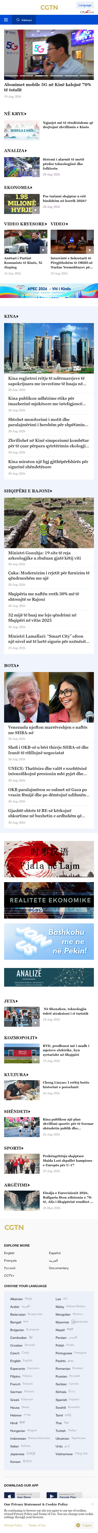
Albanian (21, 1298)
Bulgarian (24, 1329)
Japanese (22, 1453)
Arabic (20, 1306)
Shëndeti (16, 1111)
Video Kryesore (24, 224)
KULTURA (15, 1074)
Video (58, 224)
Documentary (59, 1268)
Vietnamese (72, 1453)
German (22, 1391)
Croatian (22, 1344)
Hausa (19, 1407)
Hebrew (20, 1414)
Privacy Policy (13, 1525)
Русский (9, 1268)
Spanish (67, 1399)
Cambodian (21, 1337)
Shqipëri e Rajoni (27, 491)
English (9, 1253)
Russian (68, 1375)
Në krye (14, 113)
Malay (70, 1306)
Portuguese (71, 1352)
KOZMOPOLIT (19, 1037)
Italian (20, 1445)
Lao (61, 1298)
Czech (19, 1352)
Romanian (69, 1368)
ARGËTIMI (15, 1185)
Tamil (63, 1414)
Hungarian (23, 1430)
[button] (11, 75)
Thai (62, 1422)
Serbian (67, 1383)
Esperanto (24, 1368)
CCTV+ (9, 1275)
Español (55, 1253)
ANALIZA (14, 150)
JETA (9, 1001)
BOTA (10, 665)
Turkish (66, 1430)
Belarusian (26, 1313)
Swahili (68, 1407)
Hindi (17, 1422)
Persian (66, 1337)
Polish (65, 1344)
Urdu (63, 1445)
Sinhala (66, 1391)
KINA (10, 316)
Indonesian (30, 1438)
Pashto (65, 1360)
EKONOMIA (17, 187)
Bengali (19, 1321)
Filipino (21, 1375)
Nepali (64, 1329)
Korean (21, 1461)
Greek (21, 1399)
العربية (53, 1260)
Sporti (12, 1148)
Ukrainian (70, 1438)
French (21, 1383)
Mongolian (69, 1313)
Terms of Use (37, 1525)
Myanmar (72, 1321)
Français (10, 1260)
